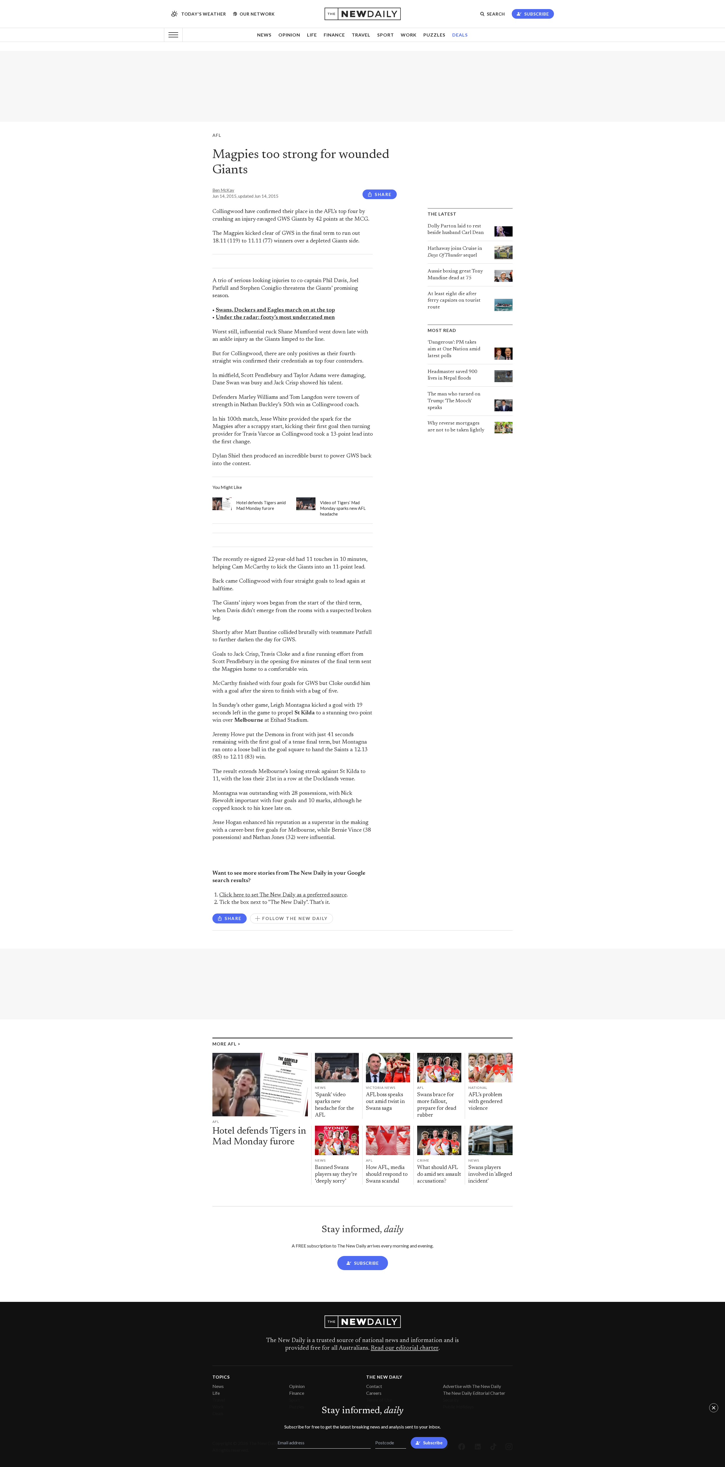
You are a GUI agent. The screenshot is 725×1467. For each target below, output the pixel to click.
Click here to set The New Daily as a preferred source (283, 895)
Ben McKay (223, 190)
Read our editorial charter (404, 1348)
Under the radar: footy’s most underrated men (275, 317)
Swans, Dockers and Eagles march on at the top (275, 310)
